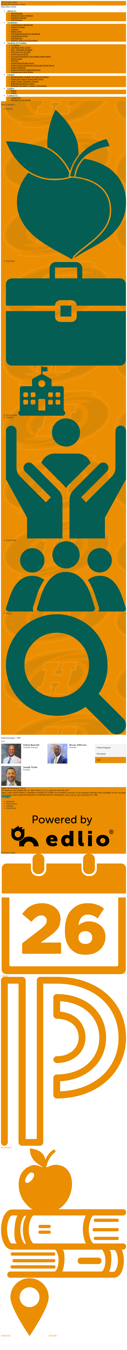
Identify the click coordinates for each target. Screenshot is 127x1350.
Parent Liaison (16, 59)
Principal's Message (18, 18)
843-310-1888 (47, 790)
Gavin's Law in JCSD (19, 54)
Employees (10, 801)
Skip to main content (9, 2)
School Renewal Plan (19, 36)
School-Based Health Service (22, 63)
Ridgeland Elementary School (22, 84)
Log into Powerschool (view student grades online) (31, 56)
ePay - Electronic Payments (21, 50)
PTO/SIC (14, 61)
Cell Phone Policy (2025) (21, 48)
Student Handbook (18, 68)
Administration (17, 13)
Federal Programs (18, 27)
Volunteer (10, 806)
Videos (13, 93)
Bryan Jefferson (77, 744)
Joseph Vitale (30, 767)
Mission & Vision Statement (22, 16)
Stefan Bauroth (31, 744)
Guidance (14, 29)
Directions (53, 1335)
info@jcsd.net (70, 795)
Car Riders (15, 45)
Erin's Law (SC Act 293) (20, 52)
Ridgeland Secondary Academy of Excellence (29, 86)
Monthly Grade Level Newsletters (24, 40)
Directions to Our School (21, 100)
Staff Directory (17, 20)
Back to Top (6, 797)
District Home (11, 415)
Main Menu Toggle (8, 6)
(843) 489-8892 (83, 795)
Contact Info (16, 98)
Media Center (16, 32)
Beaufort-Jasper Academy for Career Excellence (30, 77)
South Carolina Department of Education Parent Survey (32, 65)
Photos (13, 91)
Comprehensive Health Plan (22, 25)
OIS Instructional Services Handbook (25, 34)
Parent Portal (11, 808)
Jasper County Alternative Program (24, 81)
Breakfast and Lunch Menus (22, 72)
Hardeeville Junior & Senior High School (27, 79)
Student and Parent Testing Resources (25, 70)
